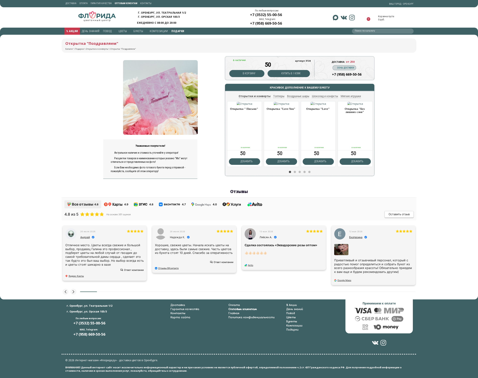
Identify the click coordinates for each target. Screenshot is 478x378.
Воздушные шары (298, 96)
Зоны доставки (345, 67)
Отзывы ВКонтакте (168, 268)
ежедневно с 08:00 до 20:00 (156, 22)
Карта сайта (180, 317)
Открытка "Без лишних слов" (355, 110)
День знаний (91, 31)
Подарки (178, 31)
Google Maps (344, 280)
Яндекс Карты (76, 276)
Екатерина (355, 237)
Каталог (69, 48)
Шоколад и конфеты (325, 96)
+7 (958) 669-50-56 (266, 23)
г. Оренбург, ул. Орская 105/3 (159, 16)
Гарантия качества (101, 3)
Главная (233, 313)
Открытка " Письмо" (244, 108)
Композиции (159, 31)
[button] (290, 172)
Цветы (123, 31)
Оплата (83, 3)
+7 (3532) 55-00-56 (266, 14)
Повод (107, 31)
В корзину (248, 73)
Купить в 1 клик (291, 73)
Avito (250, 265)
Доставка (71, 3)
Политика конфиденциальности (251, 317)
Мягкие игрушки (351, 96)
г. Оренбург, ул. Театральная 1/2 (162, 12)
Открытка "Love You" (281, 108)
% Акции (72, 31)
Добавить (246, 161)
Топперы (278, 96)
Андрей (85, 237)
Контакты (145, 3)
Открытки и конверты (97, 48)
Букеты (139, 31)
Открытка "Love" (318, 108)
